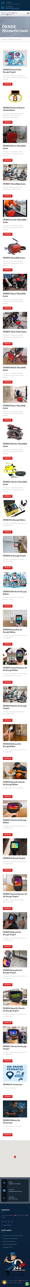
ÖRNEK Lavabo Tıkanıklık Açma (14, 221)
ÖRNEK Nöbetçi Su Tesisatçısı (11, 1121)
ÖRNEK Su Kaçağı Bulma (14, 520)
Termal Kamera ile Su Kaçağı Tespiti (13, 1235)
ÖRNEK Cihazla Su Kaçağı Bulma (14, 821)
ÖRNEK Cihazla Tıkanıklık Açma (15, 483)
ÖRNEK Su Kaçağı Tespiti (14, 555)
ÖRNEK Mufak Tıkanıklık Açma (14, 368)
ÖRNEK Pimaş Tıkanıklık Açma (14, 294)
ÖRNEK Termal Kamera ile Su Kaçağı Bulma (15, 669)
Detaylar (8, 84)
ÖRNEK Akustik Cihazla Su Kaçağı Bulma (14, 783)
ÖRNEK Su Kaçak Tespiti (14, 858)
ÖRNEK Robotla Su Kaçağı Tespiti (15, 707)
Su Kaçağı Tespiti (7, 1247)
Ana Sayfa (4, 39)
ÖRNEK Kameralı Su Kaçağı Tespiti (12, 70)
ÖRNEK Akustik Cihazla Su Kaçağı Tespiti (14, 1009)
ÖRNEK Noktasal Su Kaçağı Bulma (12, 745)
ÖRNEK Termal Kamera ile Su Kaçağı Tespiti (15, 895)
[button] (15, 1157)
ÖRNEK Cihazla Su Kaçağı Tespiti (14, 1047)
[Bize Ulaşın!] (27, 1283)
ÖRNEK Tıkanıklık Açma (14, 257)
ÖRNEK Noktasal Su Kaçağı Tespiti (12, 933)
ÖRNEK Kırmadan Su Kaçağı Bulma (12, 630)
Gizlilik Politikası (7, 1225)
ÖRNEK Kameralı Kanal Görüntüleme (13, 109)
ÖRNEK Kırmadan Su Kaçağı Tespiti (12, 971)
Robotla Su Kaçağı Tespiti (10, 1244)
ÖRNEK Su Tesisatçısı (12, 1084)
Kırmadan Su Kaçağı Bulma (10, 1238)
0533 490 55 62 (12, 8)
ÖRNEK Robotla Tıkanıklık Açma (15, 445)
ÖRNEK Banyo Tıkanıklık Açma (14, 406)
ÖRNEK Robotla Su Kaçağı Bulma (15, 592)
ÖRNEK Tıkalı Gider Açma (15, 331)
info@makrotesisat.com (13, 4)
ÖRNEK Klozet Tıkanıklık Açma (14, 147)
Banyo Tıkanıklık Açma (9, 1241)
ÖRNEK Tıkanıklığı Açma (14, 184)
